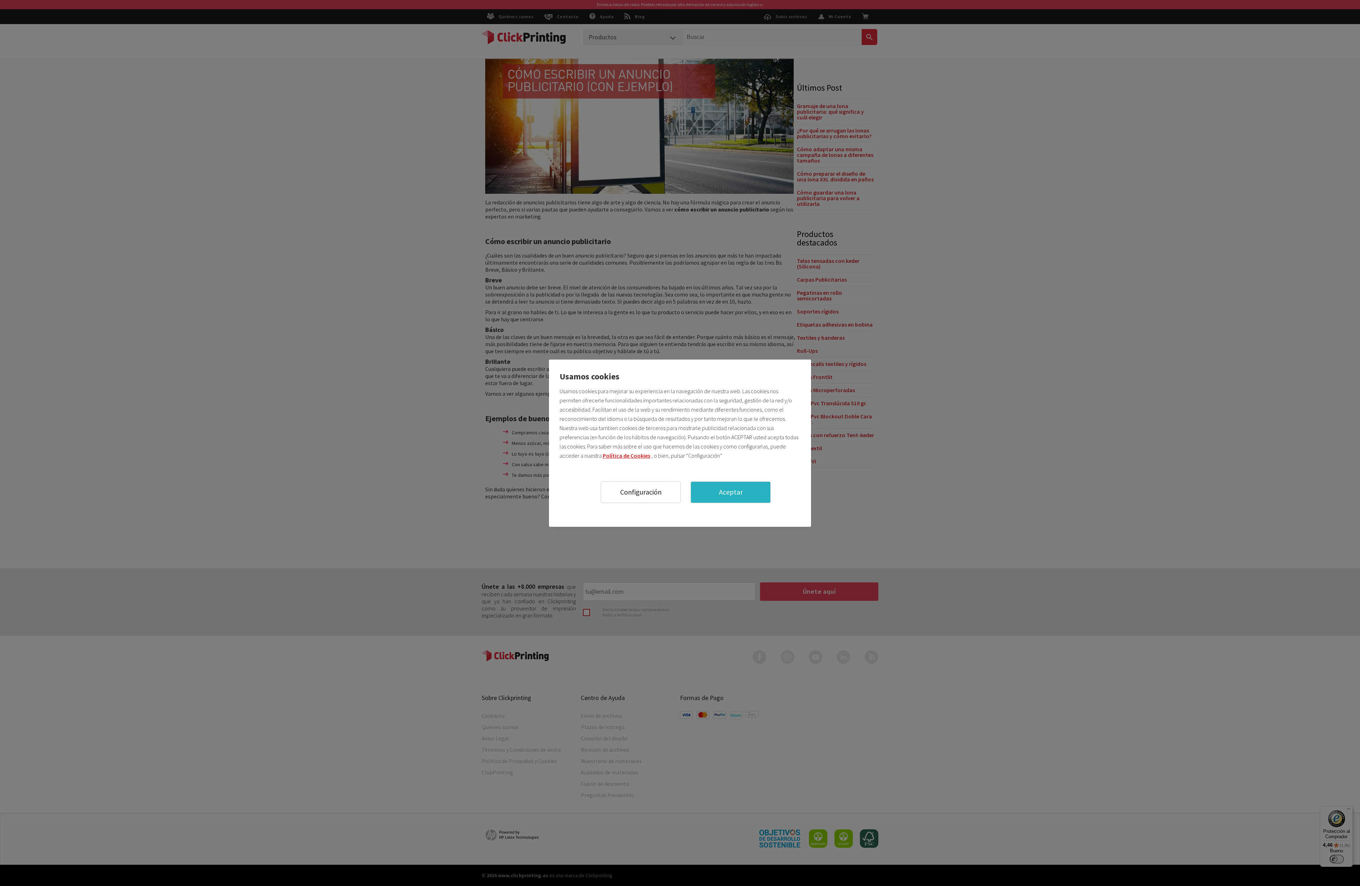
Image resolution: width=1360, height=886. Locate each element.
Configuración (641, 491)
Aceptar (731, 491)
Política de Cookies (626, 455)
